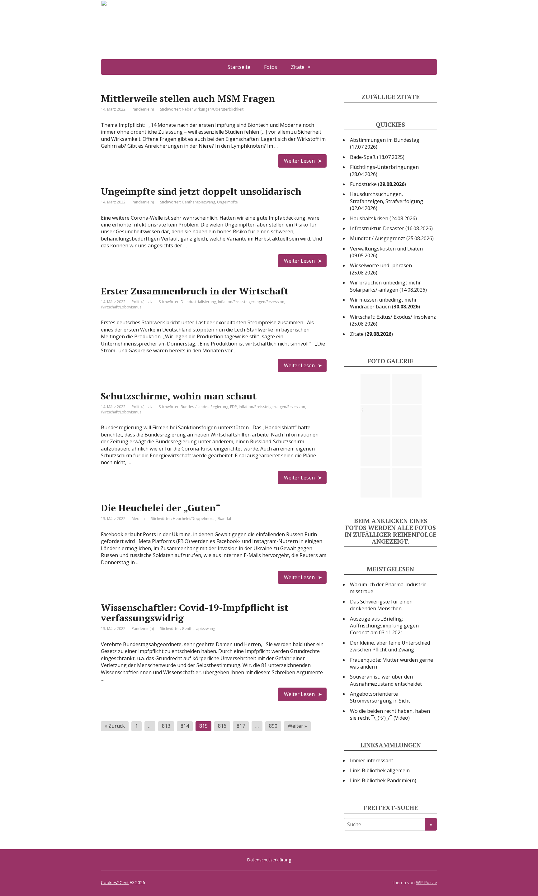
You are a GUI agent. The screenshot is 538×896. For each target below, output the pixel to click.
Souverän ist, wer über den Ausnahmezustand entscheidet (386, 680)
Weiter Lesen (299, 160)
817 (241, 725)
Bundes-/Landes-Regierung (204, 406)
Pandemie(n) (143, 109)
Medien (138, 518)
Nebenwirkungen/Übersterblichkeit (212, 109)
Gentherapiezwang (198, 202)
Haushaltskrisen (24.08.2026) (383, 218)
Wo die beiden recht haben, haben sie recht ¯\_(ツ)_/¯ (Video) (390, 714)
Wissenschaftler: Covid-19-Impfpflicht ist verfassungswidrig (194, 612)
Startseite (239, 67)
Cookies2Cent (115, 882)
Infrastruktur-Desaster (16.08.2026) (391, 228)
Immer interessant (371, 760)
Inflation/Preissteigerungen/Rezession (251, 301)
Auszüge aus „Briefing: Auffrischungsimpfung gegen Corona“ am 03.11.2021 (384, 625)
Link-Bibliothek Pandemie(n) (383, 780)
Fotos (270, 67)
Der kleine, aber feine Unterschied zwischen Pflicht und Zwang (390, 646)
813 (166, 725)
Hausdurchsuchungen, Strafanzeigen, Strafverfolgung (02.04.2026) (386, 201)
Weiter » (297, 725)
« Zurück (115, 725)
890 (273, 725)
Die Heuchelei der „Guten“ (160, 508)
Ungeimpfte (227, 202)
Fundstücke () (378, 184)
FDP (233, 406)
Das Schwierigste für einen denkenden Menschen (381, 605)
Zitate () (371, 334)
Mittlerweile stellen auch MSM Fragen (188, 98)
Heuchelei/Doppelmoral (194, 518)
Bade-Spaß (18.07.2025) (377, 157)
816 (222, 725)
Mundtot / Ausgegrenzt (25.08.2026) (392, 238)
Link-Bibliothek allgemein (380, 770)
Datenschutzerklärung (269, 860)
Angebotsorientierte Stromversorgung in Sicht (380, 697)
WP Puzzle (426, 882)
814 (185, 725)
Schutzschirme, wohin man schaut (179, 396)
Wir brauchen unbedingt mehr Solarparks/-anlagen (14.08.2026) (388, 286)
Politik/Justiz (142, 301)
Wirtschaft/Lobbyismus (121, 307)
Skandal (224, 518)
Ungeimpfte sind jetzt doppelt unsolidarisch (201, 191)
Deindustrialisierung (198, 301)
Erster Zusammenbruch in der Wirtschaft (194, 291)
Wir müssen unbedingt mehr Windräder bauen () (385, 303)
